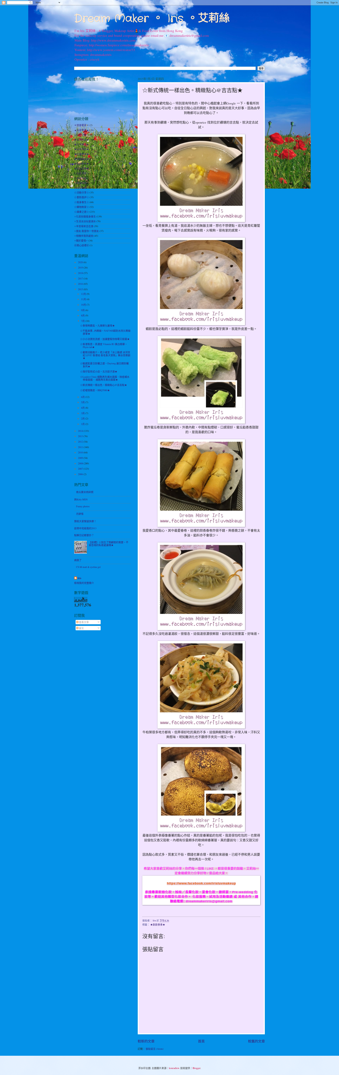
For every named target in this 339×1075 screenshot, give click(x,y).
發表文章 (83, 622)
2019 (81, 267)
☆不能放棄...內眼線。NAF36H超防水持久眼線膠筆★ (105, 332)
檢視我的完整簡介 (84, 583)
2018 (81, 273)
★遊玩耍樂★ (81, 168)
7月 (83, 321)
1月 (83, 424)
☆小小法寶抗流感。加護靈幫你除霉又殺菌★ (105, 339)
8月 (83, 315)
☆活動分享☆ (81, 192)
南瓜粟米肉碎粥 (84, 492)
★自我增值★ (81, 149)
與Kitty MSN (81, 499)
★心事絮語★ (81, 139)
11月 (84, 299)
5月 (83, 402)
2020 (81, 262)
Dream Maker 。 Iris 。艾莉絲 (152, 18)
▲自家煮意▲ (81, 130)
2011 (81, 447)
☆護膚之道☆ (81, 211)
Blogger (196, 1068)
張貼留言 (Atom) (154, 1048)
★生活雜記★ (81, 144)
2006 (81, 474)
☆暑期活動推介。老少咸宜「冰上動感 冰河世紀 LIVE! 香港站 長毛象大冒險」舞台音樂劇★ (105, 355)
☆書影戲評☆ (81, 197)
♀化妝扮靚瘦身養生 (85, 216)
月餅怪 (80, 513)
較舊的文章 (256, 1041)
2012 (81, 441)
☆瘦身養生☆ (81, 202)
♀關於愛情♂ (81, 240)
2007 (81, 468)
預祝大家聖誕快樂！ (85, 521)
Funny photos (83, 506)
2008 (81, 463)
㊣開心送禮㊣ (81, 245)
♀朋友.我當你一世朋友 (86, 231)
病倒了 (78, 560)
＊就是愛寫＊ (81, 125)
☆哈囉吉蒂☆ (81, 187)
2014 (81, 431)
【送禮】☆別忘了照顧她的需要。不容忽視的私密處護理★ (108, 544)
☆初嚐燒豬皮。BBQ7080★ (95, 390)
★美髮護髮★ (81, 158)
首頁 (201, 1041)
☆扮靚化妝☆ (81, 178)
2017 (81, 278)
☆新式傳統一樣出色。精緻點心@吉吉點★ (103, 385)
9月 (83, 310)
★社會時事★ (81, 154)
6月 (83, 397)
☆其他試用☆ (81, 183)
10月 (84, 304)
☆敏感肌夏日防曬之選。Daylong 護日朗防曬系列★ (104, 365)
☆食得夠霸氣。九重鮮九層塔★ (97, 325)
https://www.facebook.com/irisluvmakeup (201, 883)
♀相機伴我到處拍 (83, 235)
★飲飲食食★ (157, 924)
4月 (83, 407)
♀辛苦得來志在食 (83, 226)
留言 (81, 628)
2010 (81, 452)
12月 (84, 294)
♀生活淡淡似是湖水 (85, 221)
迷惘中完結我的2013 (85, 528)
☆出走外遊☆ (81, 173)
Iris (79, 578)
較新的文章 (146, 1041)
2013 (81, 436)
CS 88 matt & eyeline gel (88, 567)
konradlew (174, 1068)
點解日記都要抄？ (84, 535)
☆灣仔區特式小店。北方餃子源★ (98, 371)
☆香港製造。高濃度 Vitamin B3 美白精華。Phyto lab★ (103, 345)
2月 (83, 418)
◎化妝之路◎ (81, 134)
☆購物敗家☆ (81, 207)
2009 (81, 458)
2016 (81, 283)
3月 (83, 413)
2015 (81, 289)
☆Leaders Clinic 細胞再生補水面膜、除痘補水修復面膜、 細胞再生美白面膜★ (104, 378)
